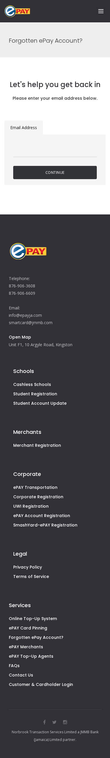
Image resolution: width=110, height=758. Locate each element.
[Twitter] (54, 722)
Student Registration (35, 394)
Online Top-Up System (33, 619)
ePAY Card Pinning (28, 628)
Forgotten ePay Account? (36, 637)
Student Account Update (40, 403)
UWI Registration (31, 506)
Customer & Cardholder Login (41, 684)
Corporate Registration (38, 497)
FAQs (14, 666)
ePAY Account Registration (41, 516)
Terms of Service (31, 576)
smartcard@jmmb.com (31, 322)
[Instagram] (65, 722)
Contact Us (21, 675)
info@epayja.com (25, 315)
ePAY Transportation (35, 487)
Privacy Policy (27, 567)
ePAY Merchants (26, 647)
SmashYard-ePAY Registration (45, 525)
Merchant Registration (37, 445)
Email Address (23, 127)
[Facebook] (44, 722)
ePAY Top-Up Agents (31, 656)
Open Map (20, 337)
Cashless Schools (32, 384)
